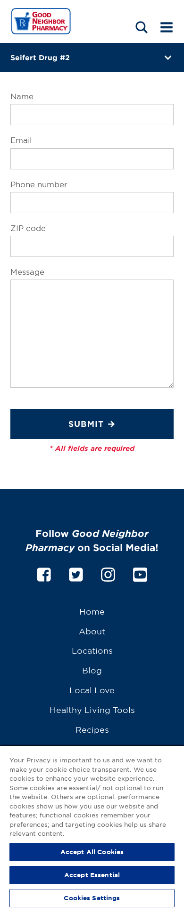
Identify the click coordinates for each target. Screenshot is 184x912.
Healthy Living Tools (92, 709)
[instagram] (108, 572)
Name (21, 96)
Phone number (38, 184)
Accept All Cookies (92, 852)
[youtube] (140, 572)
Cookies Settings (92, 898)
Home (92, 611)
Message (27, 271)
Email (21, 139)
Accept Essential (92, 875)
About (92, 631)
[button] (141, 27)
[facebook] (44, 572)
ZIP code (28, 227)
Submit (86, 424)
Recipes (92, 729)
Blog (92, 670)
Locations (92, 650)
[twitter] (76, 572)
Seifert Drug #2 (40, 57)
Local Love (92, 690)
